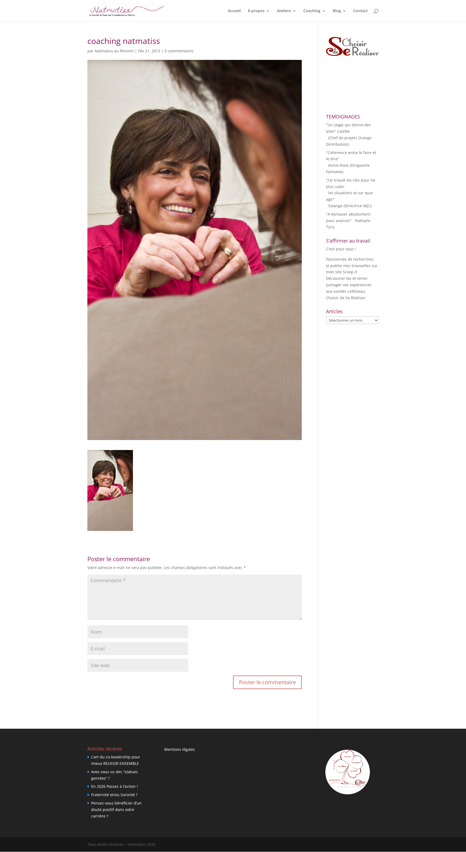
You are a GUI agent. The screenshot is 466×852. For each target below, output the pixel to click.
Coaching (311, 11)
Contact (360, 11)
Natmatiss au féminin (114, 50)
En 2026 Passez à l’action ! (114, 786)
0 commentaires (179, 50)
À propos (256, 11)
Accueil (234, 11)
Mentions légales (179, 749)
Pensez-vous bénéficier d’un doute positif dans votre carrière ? (116, 809)
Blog (337, 11)
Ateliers (284, 11)
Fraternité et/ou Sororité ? (114, 794)
